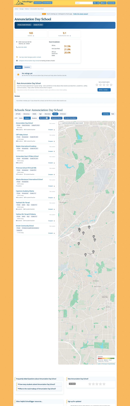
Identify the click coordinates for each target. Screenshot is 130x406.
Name (20, 118)
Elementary (27, 114)
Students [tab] (27, 67)
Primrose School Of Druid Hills (26, 168)
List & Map (106, 114)
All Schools (63, 114)
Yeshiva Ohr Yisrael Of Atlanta (26, 214)
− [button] (113, 125)
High (40, 114)
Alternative (47, 114)
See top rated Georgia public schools (30, 57)
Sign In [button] (104, 3)
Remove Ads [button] (111, 3)
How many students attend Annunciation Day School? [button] (37, 384)
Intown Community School (25, 226)
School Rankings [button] (47, 2)
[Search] (95, 3)
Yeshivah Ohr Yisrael (23, 202)
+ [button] (113, 123)
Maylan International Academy (26, 146)
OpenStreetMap (111, 364)
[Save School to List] (54, 129)
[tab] (39, 384)
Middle (34, 114)
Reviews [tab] (18, 67)
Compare (50, 129)
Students (34, 118)
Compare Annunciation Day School (29, 60)
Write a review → (104, 90)
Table (112, 114)
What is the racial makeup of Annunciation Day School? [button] (37, 389)
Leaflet (99, 364)
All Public (18, 114)
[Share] (98, 3)
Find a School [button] (38, 2)
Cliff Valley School (22, 135)
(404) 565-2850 (22, 47)
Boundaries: (56, 118)
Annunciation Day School (24, 123)
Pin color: (70, 118)
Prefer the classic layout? (80, 14)
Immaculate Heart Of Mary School (27, 156)
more (53, 55)
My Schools (43, 118)
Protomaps (104, 364)
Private (55, 114)
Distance (27, 118)
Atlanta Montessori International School (29, 179)
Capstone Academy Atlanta (25, 191)
